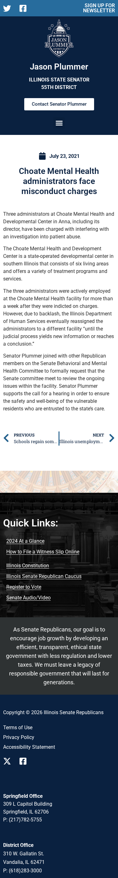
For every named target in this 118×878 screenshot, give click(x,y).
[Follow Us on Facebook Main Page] (25, 8)
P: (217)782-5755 (22, 820)
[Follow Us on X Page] (8, 761)
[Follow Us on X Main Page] (8, 8)
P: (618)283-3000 (22, 871)
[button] (59, 123)
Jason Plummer (59, 66)
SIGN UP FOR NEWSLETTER (99, 8)
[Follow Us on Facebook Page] (25, 761)
